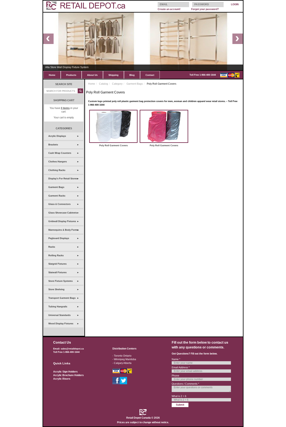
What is (179, 396)
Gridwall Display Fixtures (62, 221)
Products (71, 75)
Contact (150, 75)
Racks (51, 247)
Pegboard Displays (58, 238)
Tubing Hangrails (57, 306)
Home (52, 75)
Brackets (53, 144)
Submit (180, 404)
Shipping (113, 75)
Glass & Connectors (59, 204)
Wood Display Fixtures (60, 323)
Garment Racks (56, 195)
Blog (132, 75)
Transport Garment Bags (62, 298)
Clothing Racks (56, 170)
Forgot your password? (205, 9)
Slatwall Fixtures (57, 272)
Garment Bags (56, 187)
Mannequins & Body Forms (63, 230)
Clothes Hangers (57, 161)
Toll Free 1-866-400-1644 (202, 75)
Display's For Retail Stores (62, 178)
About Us (92, 75)
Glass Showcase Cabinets (62, 212)
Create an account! (169, 9)
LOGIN (235, 4)
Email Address (181, 367)
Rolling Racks (56, 255)
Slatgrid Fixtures (57, 264)
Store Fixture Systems (60, 281)
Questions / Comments (185, 383)
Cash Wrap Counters (59, 153)
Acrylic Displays (57, 136)
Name (176, 359)
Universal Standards (59, 315)
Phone (175, 375)
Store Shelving (56, 289)
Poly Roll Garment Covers (113, 145)
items (65, 108)
